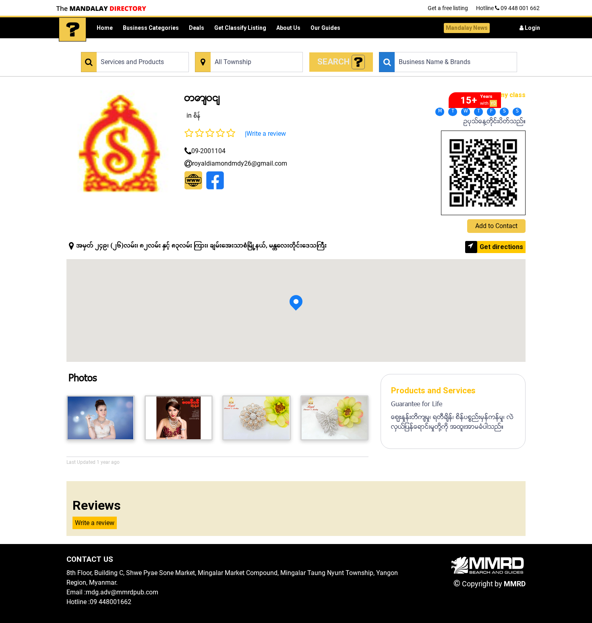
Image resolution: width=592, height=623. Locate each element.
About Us (288, 28)
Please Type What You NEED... (115, 47)
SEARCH (334, 61)
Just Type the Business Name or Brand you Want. (435, 47)
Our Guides (325, 28)
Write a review (266, 133)
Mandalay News (467, 28)
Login (532, 28)
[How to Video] (358, 62)
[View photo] (100, 417)
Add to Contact (496, 226)
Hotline (508, 8)
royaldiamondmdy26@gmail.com (239, 163)
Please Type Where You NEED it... (233, 47)
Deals (196, 28)
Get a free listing (448, 8)
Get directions (501, 247)
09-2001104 (208, 151)
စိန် (196, 115)
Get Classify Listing (240, 28)
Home (105, 28)
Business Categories (151, 28)
